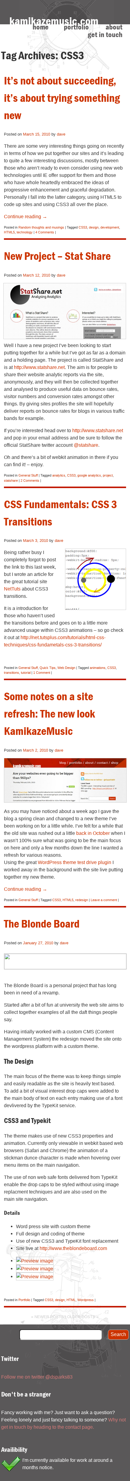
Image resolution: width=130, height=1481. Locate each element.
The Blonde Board (42, 923)
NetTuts (12, 588)
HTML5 (9, 232)
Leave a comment (104, 900)
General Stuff (28, 475)
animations (98, 668)
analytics (58, 475)
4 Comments (44, 232)
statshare (11, 480)
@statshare (86, 445)
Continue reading (25, 216)
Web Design (66, 668)
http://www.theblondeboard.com (73, 1248)
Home (41, 27)
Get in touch (105, 35)
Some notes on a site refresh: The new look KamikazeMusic (49, 713)
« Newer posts (47, 1316)
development (109, 227)
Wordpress (85, 1300)
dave (61, 134)
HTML (71, 1300)
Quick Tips (48, 668)
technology (25, 232)
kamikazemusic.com (54, 21)
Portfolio (76, 27)
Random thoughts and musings (41, 227)
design (94, 227)
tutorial (26, 672)
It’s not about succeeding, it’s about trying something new (62, 97)
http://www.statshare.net (39, 367)
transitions (11, 672)
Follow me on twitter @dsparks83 (37, 1376)
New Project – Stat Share (57, 256)
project (108, 475)
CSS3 (83, 227)
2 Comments (30, 480)
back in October (93, 833)
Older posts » (83, 1316)
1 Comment (41, 672)
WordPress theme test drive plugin (74, 862)
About (114, 27)
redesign (81, 900)
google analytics (89, 475)
